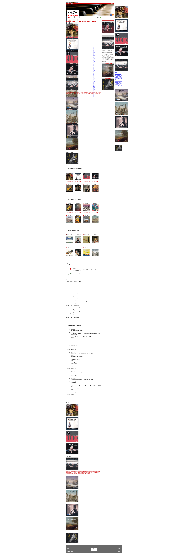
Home (69, 17)
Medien (72, 17)
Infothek (94, 17)
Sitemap (112, 3)
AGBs (68, 548)
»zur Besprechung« (70, 181)
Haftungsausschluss (70, 551)
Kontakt (119, 548)
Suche (98, 17)
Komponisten (83, 17)
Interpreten (89, 17)
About (68, 546)
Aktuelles (77, 17)
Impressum (119, 546)
